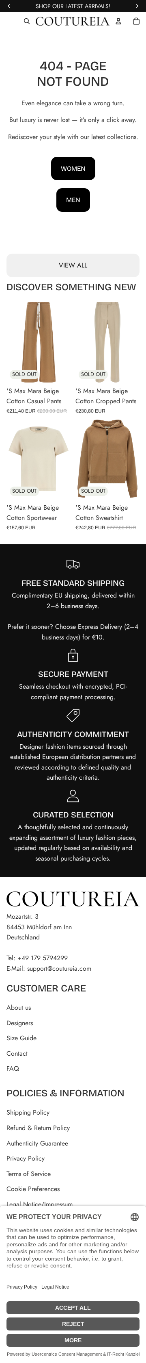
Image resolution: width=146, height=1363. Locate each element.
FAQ (12, 1068)
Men (73, 200)
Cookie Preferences (33, 1188)
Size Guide (21, 1038)
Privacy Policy (25, 1158)
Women (73, 168)
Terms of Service (28, 1173)
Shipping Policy (27, 1112)
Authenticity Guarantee (37, 1143)
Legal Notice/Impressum (39, 1204)
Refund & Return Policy (38, 1128)
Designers (19, 1023)
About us (18, 1007)
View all (73, 265)
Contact (17, 1053)
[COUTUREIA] (73, 21)
